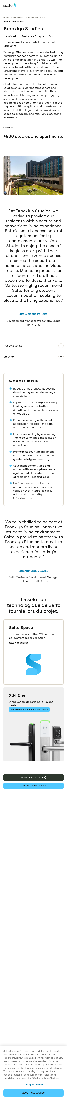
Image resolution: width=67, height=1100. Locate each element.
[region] (33, 1073)
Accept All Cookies (33, 1092)
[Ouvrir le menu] (62, 5)
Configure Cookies (33, 1084)
